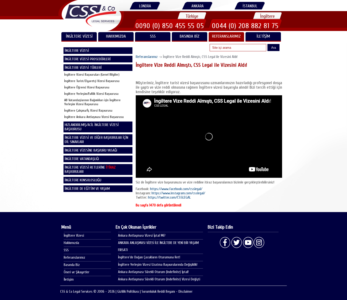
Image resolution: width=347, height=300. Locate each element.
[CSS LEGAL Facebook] (225, 242)
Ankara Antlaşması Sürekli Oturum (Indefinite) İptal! (153, 272)
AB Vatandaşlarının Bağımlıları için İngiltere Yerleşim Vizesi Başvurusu (92, 102)
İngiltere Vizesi (74, 236)
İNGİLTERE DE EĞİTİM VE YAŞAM (87, 189)
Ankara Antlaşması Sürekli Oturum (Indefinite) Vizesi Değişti (159, 279)
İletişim (263, 36)
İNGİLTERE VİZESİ (79, 36)
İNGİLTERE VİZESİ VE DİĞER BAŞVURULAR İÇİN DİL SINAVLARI (96, 139)
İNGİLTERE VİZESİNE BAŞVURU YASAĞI (91, 150)
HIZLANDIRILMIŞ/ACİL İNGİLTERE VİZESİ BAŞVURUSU (92, 127)
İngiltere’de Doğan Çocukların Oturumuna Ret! (149, 257)
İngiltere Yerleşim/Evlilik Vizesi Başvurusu (91, 94)
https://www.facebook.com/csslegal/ (176, 189)
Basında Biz (189, 36)
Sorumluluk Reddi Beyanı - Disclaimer (167, 292)
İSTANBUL (250, 6)
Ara (273, 47)
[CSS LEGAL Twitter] (236, 242)
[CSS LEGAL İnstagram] (259, 242)
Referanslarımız (226, 36)
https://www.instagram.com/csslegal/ (178, 193)
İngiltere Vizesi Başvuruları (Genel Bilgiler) (91, 75)
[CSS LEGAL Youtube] (248, 242)
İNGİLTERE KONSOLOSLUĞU (83, 180)
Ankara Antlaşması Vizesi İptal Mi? (141, 236)
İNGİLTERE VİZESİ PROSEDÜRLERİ (88, 59)
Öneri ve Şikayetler (76, 272)
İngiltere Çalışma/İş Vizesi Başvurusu (88, 111)
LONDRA (145, 6)
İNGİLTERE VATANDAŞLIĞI (82, 159)
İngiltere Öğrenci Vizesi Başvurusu (86, 87)
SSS (153, 36)
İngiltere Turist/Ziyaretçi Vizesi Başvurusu (91, 81)
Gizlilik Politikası (128, 292)
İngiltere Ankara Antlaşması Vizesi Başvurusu (94, 117)
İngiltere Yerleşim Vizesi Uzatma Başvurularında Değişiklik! (157, 265)
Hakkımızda (116, 36)
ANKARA (197, 6)
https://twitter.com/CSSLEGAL (169, 197)
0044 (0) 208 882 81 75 (245, 26)
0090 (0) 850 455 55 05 (169, 26)
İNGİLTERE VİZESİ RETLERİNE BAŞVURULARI (90, 169)
